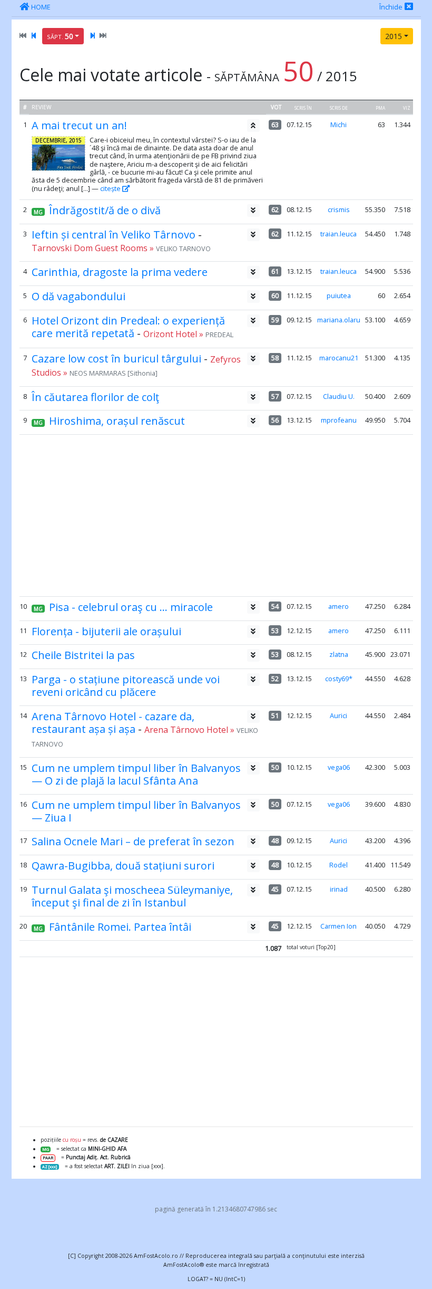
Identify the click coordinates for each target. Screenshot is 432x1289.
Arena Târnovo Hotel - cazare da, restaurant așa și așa (113, 722)
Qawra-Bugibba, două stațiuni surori (123, 865)
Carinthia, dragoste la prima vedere (120, 272)
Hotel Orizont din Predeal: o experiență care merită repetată (128, 326)
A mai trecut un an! (79, 125)
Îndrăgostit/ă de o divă (105, 210)
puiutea (339, 295)
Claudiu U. (339, 396)
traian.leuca (338, 233)
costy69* (338, 678)
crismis (339, 209)
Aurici (338, 715)
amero (338, 606)
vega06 (339, 767)
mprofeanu (339, 420)
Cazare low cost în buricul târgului (116, 358)
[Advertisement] (216, 515)
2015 (393, 36)
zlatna (338, 654)
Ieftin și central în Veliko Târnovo (113, 234)
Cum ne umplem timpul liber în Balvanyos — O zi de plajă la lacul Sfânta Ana (136, 774)
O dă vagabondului (78, 296)
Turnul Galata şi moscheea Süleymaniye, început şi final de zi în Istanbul (132, 896)
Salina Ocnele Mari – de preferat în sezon (133, 841)
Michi (338, 124)
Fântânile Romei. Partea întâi (120, 927)
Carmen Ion (338, 926)
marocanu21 (338, 357)
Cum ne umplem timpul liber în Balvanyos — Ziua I (136, 811)
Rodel (338, 865)
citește (111, 188)
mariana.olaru (338, 319)
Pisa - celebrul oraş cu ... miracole (131, 607)
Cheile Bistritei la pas (83, 655)
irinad (339, 889)
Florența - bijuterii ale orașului (106, 631)
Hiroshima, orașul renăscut (117, 421)
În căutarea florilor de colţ (95, 397)
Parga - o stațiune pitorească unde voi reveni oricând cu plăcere (126, 685)
